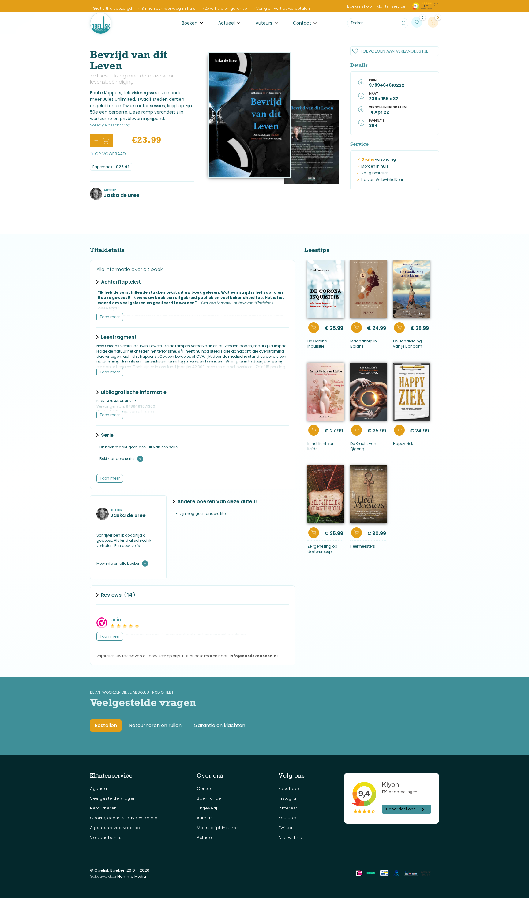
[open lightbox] (249, 115)
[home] (100, 23)
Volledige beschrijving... (111, 125)
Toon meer (110, 316)
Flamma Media (131, 876)
